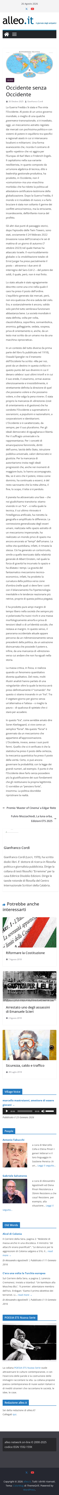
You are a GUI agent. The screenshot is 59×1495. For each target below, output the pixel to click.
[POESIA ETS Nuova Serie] (29, 1325)
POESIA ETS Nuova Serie (27, 1367)
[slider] (50, 1111)
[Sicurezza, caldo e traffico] (29, 1032)
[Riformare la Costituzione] (29, 919)
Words (10, 80)
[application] (29, 1111)
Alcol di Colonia (12, 1233)
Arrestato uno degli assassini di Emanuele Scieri (28, 1009)
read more (25, 1294)
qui (14, 1414)
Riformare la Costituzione (25, 953)
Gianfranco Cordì (35, 101)
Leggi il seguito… (47, 1165)
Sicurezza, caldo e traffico (25, 1065)
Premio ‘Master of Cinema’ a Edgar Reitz (31, 808)
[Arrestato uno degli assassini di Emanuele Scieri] (29, 973)
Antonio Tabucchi (13, 1139)
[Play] (7, 1111)
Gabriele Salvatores (15, 1175)
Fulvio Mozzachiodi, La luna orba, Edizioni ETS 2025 (31, 818)
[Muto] (43, 1111)
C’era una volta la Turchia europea (24, 1273)
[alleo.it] (6, 34)
